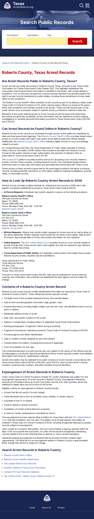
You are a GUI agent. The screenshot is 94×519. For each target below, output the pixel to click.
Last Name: (33, 35)
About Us (46, 507)
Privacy (61, 507)
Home (32, 507)
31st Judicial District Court (37, 242)
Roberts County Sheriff (13, 209)
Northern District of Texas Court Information (25, 467)
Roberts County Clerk (12, 228)
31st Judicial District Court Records (20, 463)
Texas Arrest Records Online (15, 63)
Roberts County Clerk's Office (31, 141)
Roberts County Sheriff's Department (21, 459)
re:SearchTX (12, 159)
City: (49, 35)
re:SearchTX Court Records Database (21, 472)
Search (77, 41)
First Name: (13, 35)
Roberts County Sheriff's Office (55, 136)
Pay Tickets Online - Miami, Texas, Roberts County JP (29, 476)
